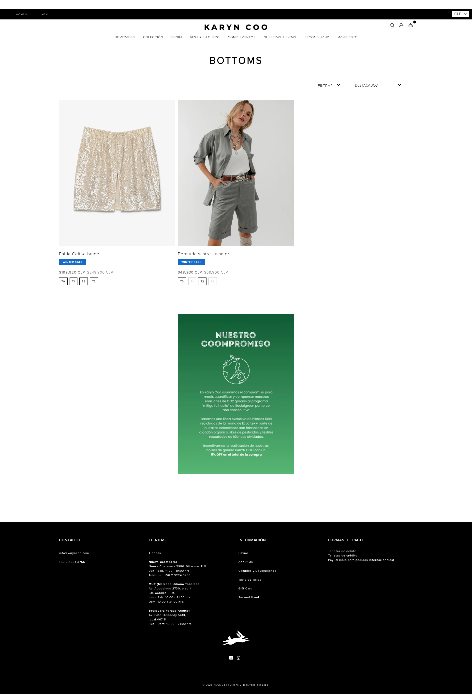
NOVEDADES (125, 37)
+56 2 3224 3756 (72, 562)
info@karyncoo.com (74, 553)
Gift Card (245, 588)
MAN (45, 14)
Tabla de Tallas (249, 579)
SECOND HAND (317, 37)
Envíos (243, 553)
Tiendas (155, 553)
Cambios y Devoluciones (257, 571)
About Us (245, 562)
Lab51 (265, 685)
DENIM (176, 37)
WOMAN (21, 14)
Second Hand (248, 597)
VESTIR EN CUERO (205, 37)
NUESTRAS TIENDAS (280, 37)
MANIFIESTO (348, 37)
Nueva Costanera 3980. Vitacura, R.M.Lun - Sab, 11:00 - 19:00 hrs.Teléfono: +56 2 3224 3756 (178, 568)
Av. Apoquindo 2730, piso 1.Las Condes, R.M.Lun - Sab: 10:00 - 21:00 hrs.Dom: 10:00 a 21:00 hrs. (175, 593)
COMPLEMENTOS (242, 37)
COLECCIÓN (153, 37)
